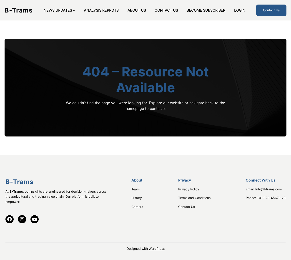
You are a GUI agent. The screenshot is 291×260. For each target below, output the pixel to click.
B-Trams (19, 10)
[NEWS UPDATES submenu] (74, 10)
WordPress (157, 248)
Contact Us (271, 10)
